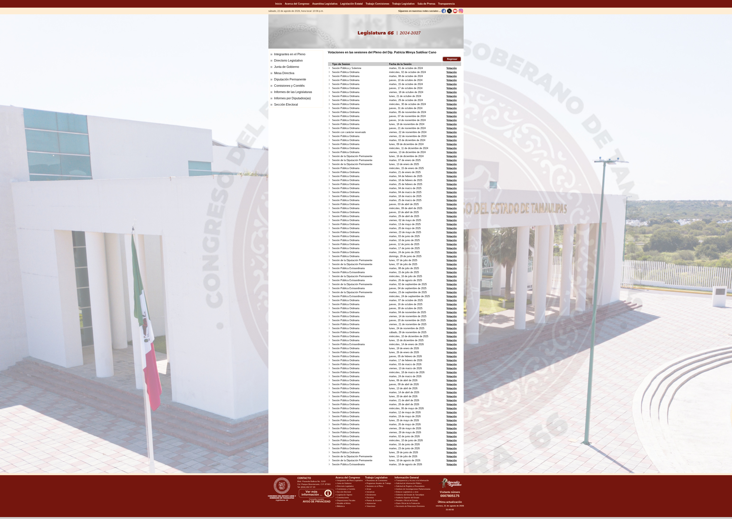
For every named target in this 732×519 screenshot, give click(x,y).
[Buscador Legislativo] (450, 488)
